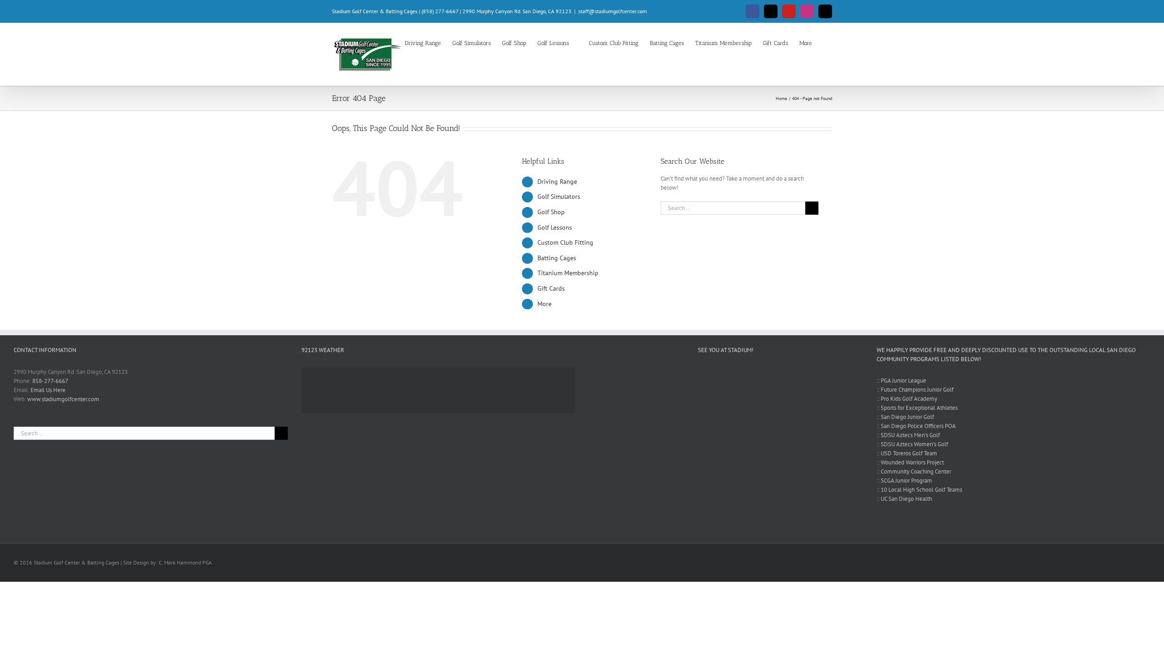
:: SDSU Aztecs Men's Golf (908, 435)
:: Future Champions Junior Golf (915, 389)
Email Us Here (47, 390)
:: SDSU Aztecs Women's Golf (912, 444)
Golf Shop (551, 212)
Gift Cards (551, 288)
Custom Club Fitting (565, 242)
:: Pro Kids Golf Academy (907, 399)
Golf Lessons (554, 227)
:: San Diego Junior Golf (905, 417)
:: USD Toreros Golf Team (907, 453)
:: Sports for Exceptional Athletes (917, 408)
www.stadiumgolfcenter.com (63, 399)
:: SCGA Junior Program (904, 480)
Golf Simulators (558, 196)
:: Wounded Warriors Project (910, 462)
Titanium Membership (567, 273)
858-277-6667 (50, 381)
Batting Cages (556, 258)
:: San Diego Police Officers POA (916, 426)
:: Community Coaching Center (914, 471)
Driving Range (557, 181)
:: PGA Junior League (901, 380)
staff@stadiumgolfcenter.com (612, 11)
